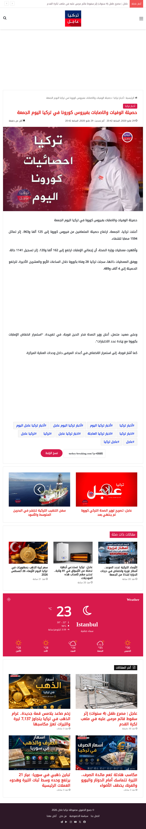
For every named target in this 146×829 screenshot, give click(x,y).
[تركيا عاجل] (73, 18)
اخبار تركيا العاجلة (99, 434)
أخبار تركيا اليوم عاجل (67, 425)
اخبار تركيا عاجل (69, 434)
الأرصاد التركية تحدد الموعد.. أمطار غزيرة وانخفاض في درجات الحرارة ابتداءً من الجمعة (118, 571)
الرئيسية (130, 98)
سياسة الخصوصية (78, 816)
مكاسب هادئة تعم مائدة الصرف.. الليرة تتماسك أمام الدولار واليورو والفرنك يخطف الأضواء (109, 780)
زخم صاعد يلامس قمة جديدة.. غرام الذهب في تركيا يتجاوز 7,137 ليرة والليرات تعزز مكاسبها (41, 719)
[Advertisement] (73, 59)
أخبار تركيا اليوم (100, 425)
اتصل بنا (95, 816)
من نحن (63, 816)
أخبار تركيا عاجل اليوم (30, 425)
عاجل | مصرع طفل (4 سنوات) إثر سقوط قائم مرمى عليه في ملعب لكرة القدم (109, 719)
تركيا (47, 434)
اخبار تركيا (126, 434)
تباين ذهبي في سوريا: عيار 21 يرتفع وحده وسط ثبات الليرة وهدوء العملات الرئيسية (40, 780)
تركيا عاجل (28, 434)
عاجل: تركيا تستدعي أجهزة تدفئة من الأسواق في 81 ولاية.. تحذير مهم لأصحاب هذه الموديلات (73, 573)
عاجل (129, 442)
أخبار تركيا (119, 98)
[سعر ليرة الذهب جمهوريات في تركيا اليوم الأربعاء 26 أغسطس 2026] (28, 553)
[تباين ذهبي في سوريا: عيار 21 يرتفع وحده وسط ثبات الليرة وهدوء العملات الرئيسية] (39, 752)
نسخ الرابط (51, 453)
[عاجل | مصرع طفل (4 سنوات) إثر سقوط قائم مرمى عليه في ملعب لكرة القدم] (106, 691)
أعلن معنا (51, 816)
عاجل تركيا (111, 442)
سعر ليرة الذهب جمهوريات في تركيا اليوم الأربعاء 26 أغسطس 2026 (29, 571)
